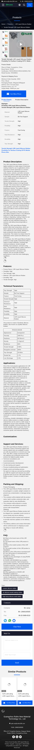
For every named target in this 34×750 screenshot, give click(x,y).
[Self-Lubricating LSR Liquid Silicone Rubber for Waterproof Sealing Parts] (24, 684)
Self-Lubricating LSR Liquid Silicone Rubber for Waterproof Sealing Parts (25, 695)
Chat (29, 5)
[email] (14, 620)
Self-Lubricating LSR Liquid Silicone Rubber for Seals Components (9, 695)
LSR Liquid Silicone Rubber (23, 24)
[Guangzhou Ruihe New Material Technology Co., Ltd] (9, 5)
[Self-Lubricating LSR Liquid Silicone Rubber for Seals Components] (9, 684)
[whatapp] (10, 621)
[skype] (5, 620)
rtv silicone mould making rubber (12, 592)
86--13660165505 (27, 1)
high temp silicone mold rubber (12, 596)
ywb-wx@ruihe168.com (10, 1)
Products (10, 24)
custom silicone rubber (9, 588)
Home (3, 24)
